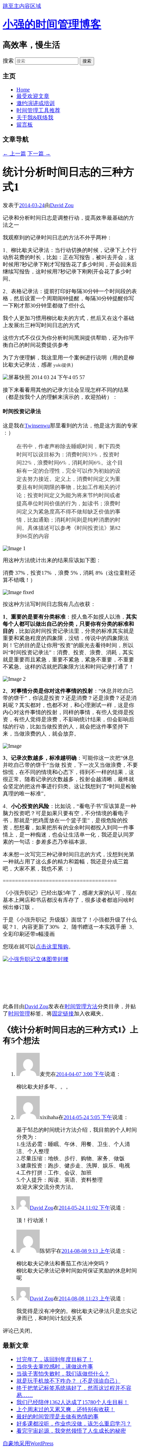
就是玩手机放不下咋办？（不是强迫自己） (68, 1381)
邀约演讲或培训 (35, 103)
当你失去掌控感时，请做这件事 (54, 1366)
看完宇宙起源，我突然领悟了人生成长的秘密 (71, 1431)
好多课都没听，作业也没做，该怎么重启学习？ (73, 1424)
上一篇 (14, 153)
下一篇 (39, 153)
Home (23, 89)
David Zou (62, 205)
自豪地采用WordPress (28, 1443)
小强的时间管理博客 (52, 24)
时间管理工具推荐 (38, 110)
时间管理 (19, 1013)
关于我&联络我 (34, 117)
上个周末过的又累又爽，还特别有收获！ (65, 1409)
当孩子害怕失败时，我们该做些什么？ (63, 1374)
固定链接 (63, 1013)
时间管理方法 (81, 1006)
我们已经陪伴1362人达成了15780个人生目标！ (72, 1402)
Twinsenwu (37, 425)
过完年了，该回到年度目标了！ (54, 1359)
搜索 (8, 61)
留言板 (24, 125)
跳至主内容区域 (22, 6)
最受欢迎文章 (32, 96)
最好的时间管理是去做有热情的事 (57, 1416)
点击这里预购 (52, 946)
